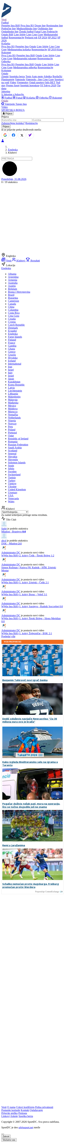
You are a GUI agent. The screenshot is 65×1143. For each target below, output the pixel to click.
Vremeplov (22, 82)
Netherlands (14, 417)
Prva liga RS (27, 25)
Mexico (12, 405)
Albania (12, 273)
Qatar (11, 435)
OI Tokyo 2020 (48, 85)
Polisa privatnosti (44, 1107)
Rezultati (35, 260)
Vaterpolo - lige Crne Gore (40, 79)
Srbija (11, 468)
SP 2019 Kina (55, 49)
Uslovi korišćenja (25, 1107)
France (11, 342)
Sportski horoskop (29, 85)
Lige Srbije (20, 34)
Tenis (28, 76)
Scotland (12, 450)
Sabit (4, 528)
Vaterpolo (20, 79)
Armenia (12, 279)
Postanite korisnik (10, 1110)
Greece (12, 351)
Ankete (14, 1116)
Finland (12, 339)
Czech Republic (16, 324)
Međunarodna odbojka (25, 67)
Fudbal (8, 97)
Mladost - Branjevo (13, 531)
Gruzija (12, 354)
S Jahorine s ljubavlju (12, 94)
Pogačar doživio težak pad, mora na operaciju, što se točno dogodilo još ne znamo (31, 805)
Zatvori (6, 1136)
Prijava (8, 113)
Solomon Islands (17, 462)
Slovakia (12, 456)
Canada (12, 303)
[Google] (5, 135)
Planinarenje (7, 79)
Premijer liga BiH (10, 25)
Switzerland (14, 474)
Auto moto (37, 76)
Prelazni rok (31, 37)
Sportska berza (17, 76)
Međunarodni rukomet (25, 58)
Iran (10, 366)
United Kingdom (17, 489)
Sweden (12, 471)
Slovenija (13, 459)
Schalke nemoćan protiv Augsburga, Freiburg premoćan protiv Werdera (30, 885)
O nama (11, 1107)
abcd (3, 540)
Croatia (12, 318)
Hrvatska (13, 357)
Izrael (11, 375)
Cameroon (13, 300)
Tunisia (12, 477)
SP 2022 (52, 37)
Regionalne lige (54, 25)
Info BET (50, 82)
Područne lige (8, 28)
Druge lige (40, 25)
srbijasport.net (25, 1127)
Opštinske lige (45, 28)
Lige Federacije (49, 31)
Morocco (13, 411)
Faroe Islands (15, 336)
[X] (22, 135)
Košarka (31, 97)
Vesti (3, 19)
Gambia (12, 345)
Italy (10, 372)
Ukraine (12, 486)
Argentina (13, 276)
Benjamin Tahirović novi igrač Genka (25, 680)
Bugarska (13, 297)
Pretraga (22, 1113)
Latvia (11, 387)
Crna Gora (13, 315)
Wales (11, 501)
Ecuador (12, 330)
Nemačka (13, 414)
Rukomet (57, 97)
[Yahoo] (30, 135)
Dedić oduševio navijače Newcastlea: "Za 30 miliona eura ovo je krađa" (29, 720)
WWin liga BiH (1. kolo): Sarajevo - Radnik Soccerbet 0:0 (32, 606)
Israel (11, 369)
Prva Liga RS (8, 55)
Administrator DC (10, 552)
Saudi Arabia (15, 447)
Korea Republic (16, 384)
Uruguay (12, 492)
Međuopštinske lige (26, 28)
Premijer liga (22, 46)
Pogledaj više (8, 636)
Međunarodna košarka (19, 49)
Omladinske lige (9, 31)
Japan (11, 378)
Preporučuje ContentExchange (47, 891)
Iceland (12, 360)
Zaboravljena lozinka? (13, 123)
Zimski (5, 76)
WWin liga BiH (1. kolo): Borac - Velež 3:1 (24, 594)
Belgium (12, 288)
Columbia (13, 309)
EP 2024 (42, 37)
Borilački (57, 76)
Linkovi (5, 1116)
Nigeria (12, 420)
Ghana (11, 348)
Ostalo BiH (7, 34)
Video (13, 82)
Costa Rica (14, 312)
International (14, 363)
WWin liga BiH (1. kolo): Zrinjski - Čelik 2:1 (25, 582)
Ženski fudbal (26, 31)
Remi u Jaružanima (13, 845)
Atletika (48, 76)
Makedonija (14, 396)
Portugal (12, 432)
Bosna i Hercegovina (19, 291)
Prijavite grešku (9, 1113)
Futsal (37, 31)
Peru (10, 426)
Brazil (11, 294)
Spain (11, 465)
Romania (13, 441)
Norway (12, 423)
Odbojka (43, 97)
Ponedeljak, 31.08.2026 (13, 179)
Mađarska (13, 402)
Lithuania (13, 393)
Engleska (13, 149)
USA (11, 495)
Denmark (13, 327)
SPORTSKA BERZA (13, 110)
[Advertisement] (32, 218)
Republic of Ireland (18, 438)
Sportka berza (25, 1116)
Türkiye (12, 483)
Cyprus (12, 321)
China (11, 306)
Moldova (13, 408)
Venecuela (13, 498)
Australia (13, 282)
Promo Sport (13, 85)
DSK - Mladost (11, 543)
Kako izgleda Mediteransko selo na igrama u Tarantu (30, 763)
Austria (12, 285)
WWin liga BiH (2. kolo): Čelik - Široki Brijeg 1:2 (27, 555)
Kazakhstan (14, 381)
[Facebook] (13, 135)
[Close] (2, 1134)
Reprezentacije (16, 37)
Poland (11, 429)
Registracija (31, 123)
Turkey (12, 480)
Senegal (12, 453)
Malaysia (13, 399)
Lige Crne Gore (34, 34)
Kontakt (25, 1110)
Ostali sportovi (36, 82)
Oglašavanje (36, 1110)
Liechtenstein (15, 390)
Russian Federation (18, 444)
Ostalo (32, 46)
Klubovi (21, 260)
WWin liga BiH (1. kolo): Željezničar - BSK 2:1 (26, 633)
